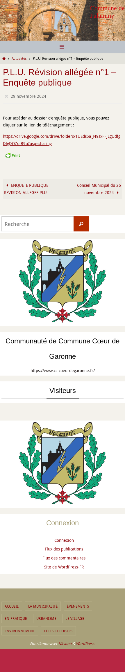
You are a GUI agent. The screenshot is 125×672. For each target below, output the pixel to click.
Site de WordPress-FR (64, 565)
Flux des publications (64, 547)
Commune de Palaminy (107, 11)
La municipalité (43, 604)
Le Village (74, 617)
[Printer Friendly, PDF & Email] (12, 153)
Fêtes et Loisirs (58, 629)
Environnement (20, 629)
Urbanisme (46, 617)
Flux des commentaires (63, 556)
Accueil (12, 604)
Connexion (64, 538)
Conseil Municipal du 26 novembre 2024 (99, 187)
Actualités (19, 58)
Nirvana (65, 642)
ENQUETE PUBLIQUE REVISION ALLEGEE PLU (26, 187)
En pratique (16, 617)
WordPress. (85, 642)
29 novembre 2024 (28, 95)
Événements (78, 604)
